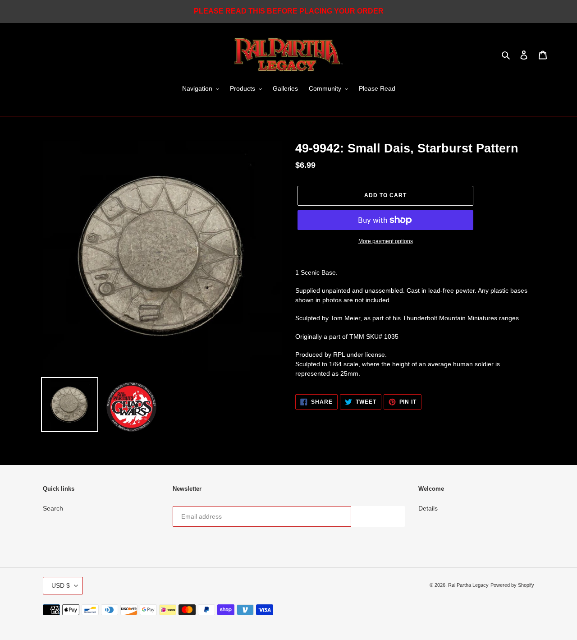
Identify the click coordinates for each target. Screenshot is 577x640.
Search (53, 508)
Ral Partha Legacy (468, 585)
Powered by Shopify (512, 585)
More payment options (385, 241)
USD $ (60, 585)
